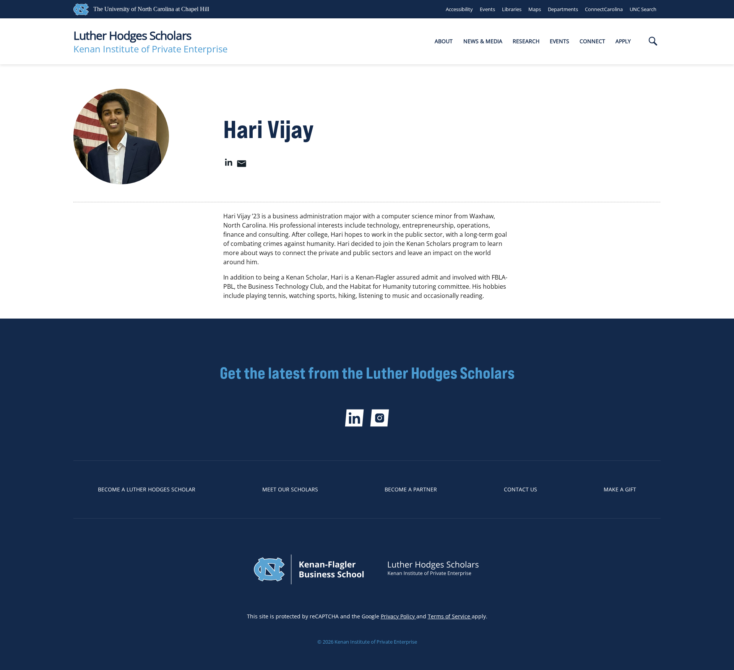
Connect (592, 41)
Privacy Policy (398, 616)
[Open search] (653, 41)
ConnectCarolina (604, 9)
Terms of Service (450, 616)
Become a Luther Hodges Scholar (146, 489)
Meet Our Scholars (290, 489)
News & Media (482, 41)
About (444, 41)
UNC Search (643, 9)
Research (526, 41)
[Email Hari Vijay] (241, 165)
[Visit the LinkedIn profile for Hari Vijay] (228, 165)
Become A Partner (411, 489)
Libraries (511, 9)
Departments (563, 9)
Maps (534, 9)
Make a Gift (620, 489)
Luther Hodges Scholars (132, 35)
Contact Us (520, 489)
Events (487, 9)
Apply (623, 41)
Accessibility (459, 9)
